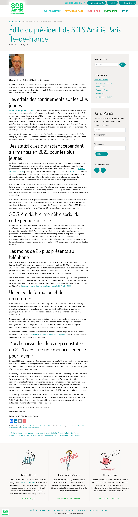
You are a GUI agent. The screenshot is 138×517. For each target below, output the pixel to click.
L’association (111, 11)
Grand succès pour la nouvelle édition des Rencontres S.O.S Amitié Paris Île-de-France (44, 436)
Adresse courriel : (101, 125)
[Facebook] (97, 170)
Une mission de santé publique (69, 499)
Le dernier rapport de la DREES (22, 110)
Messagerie (128, 2)
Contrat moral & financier (64, 510)
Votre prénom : (100, 135)
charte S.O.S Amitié (28, 482)
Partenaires (82, 510)
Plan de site (94, 510)
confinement (61, 426)
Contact (105, 510)
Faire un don (93, 11)
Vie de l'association (46, 426)
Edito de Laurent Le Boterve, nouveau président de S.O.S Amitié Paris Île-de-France (44, 433)
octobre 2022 (72, 171)
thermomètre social (33, 427)
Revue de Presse (102, 90)
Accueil (12, 21)
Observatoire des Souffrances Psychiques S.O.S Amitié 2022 (46, 286)
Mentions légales (75, 513)
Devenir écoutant (74, 11)
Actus (125, 11)
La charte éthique (28, 499)
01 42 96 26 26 (97, 2)
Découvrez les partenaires (110, 499)
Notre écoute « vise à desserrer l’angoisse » (48, 334)
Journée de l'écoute (104, 83)
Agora (82, 513)
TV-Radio (100, 93)
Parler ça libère (52, 11)
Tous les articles (35, 426)
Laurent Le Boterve (71, 426)
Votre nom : (99, 144)
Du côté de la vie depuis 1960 (40, 510)
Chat (113, 2)
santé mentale (23, 427)
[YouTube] (103, 170)
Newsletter (26, 426)
